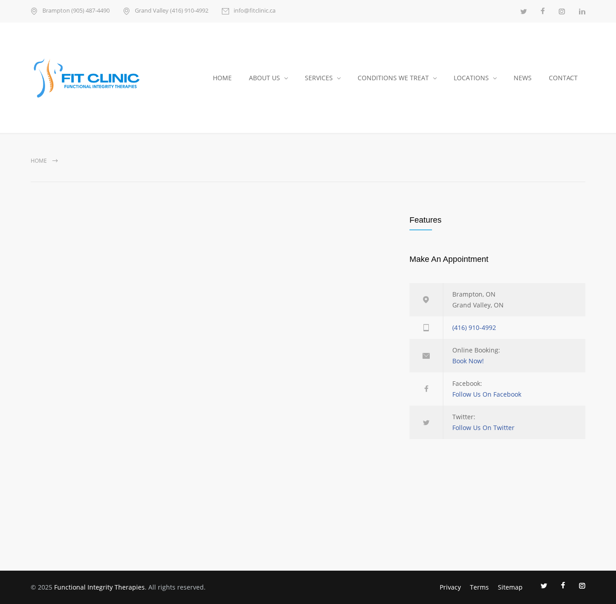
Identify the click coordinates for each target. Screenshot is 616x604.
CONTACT (563, 77)
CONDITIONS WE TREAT (393, 77)
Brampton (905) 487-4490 (76, 11)
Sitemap (510, 587)
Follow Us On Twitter (483, 427)
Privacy (450, 587)
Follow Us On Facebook (486, 394)
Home (39, 161)
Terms (479, 587)
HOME (222, 77)
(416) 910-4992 (474, 327)
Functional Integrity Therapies (99, 587)
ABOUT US (264, 77)
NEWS (523, 77)
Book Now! (468, 361)
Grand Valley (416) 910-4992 (171, 11)
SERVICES (319, 77)
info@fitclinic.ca (255, 11)
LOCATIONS (471, 77)
